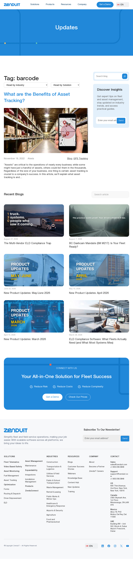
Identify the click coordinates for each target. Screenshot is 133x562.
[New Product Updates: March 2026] (34, 316)
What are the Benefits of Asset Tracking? (37, 97)
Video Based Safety (13, 467)
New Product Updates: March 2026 (25, 339)
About (91, 462)
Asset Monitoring (11, 471)
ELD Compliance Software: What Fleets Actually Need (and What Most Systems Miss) (98, 341)
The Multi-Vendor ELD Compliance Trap (27, 243)
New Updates (74, 487)
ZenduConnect (31, 491)
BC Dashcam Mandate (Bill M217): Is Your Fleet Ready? (97, 245)
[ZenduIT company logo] (12, 4)
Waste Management (55, 487)
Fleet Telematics (11, 462)
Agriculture (51, 515)
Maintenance (30, 466)
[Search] (124, 76)
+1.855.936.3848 (117, 467)
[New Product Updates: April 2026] (99, 270)
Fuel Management (11, 476)
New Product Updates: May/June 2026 (27, 293)
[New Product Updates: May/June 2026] (34, 270)
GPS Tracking (80, 159)
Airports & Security (54, 510)
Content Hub (73, 483)
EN (122, 4)
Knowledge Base (75, 478)
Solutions (34, 4)
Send (121, 121)
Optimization (9, 485)
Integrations (30, 475)
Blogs (70, 462)
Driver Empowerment (13, 498)
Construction (52, 462)
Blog (69, 159)
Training (71, 492)
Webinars (72, 474)
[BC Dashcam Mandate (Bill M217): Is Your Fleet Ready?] (99, 220)
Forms (6, 489)
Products (50, 4)
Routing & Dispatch (12, 494)
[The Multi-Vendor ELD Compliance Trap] (34, 220)
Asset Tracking (10, 480)
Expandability (31, 470)
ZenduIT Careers (96, 471)
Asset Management (34, 461)
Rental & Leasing (53, 492)
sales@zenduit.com (118, 465)
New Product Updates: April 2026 (89, 293)
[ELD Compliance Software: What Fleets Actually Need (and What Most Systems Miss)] (99, 316)
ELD (5, 503)
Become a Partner (97, 467)
